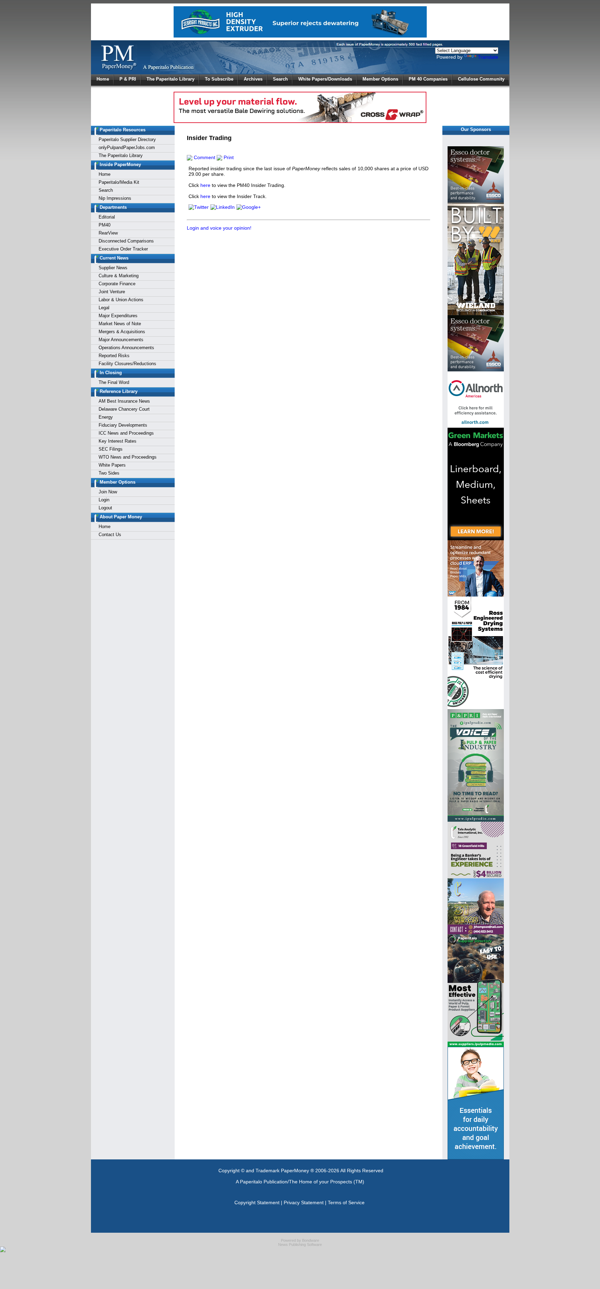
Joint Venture (112, 291)
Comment (203, 157)
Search (280, 79)
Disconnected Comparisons (126, 241)
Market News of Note (120, 323)
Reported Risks (114, 355)
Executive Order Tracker (123, 249)
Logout (105, 507)
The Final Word (114, 382)
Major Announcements (121, 339)
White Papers (112, 465)
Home (103, 79)
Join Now (108, 491)
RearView (108, 233)
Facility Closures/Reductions (127, 363)
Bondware (310, 1240)
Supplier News (113, 267)
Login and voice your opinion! (219, 228)
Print (228, 157)
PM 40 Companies (428, 79)
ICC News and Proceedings (126, 433)
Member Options (380, 79)
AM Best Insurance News (124, 401)
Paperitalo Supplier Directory (127, 139)
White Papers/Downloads (325, 79)
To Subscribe (219, 79)
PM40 (104, 225)
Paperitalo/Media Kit (119, 182)
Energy (106, 417)
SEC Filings (111, 449)
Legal (104, 307)
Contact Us (110, 534)
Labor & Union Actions (121, 299)
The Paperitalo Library (170, 79)
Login (104, 499)
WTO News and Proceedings (128, 457)
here (205, 185)
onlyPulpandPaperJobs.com (127, 147)
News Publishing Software (300, 1244)
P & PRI (127, 79)
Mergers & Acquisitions (122, 331)
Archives (253, 79)
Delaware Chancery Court (124, 409)
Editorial (107, 217)
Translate (488, 57)
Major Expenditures (118, 315)
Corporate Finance (117, 283)
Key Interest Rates (117, 441)
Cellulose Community (481, 79)
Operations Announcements (126, 347)
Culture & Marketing (119, 275)
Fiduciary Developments (123, 425)
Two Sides (109, 473)
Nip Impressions (115, 198)
